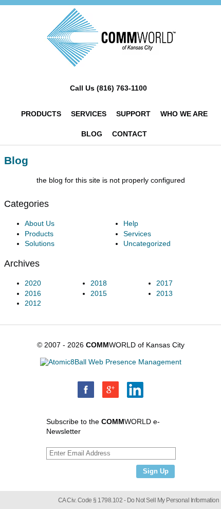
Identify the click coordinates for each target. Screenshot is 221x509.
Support (133, 114)
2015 (98, 293)
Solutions (39, 243)
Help (130, 223)
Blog (91, 134)
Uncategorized (147, 243)
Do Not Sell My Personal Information (173, 500)
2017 (164, 283)
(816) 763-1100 (122, 88)
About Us (39, 223)
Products (41, 114)
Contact (129, 134)
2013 (164, 293)
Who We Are (184, 114)
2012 (33, 303)
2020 (33, 283)
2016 (33, 293)
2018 (98, 283)
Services (88, 114)
